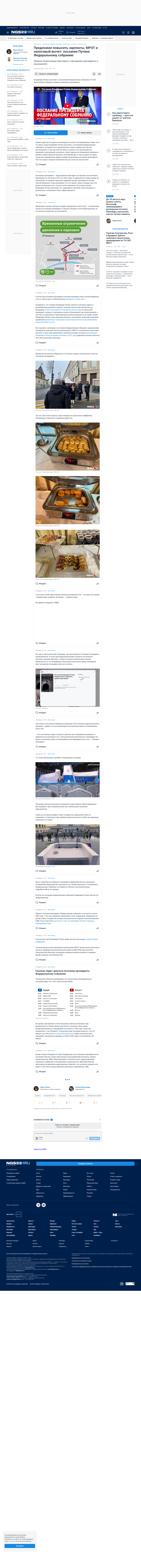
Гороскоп (70, 28)
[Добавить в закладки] (94, 74)
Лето (65, 1183)
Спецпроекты (115, 1190)
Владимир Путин (49, 1095)
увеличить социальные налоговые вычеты (64, 320)
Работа (89, 1186)
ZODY (89, 28)
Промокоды (96, 28)
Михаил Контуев (20, 58)
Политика (90, 1180)
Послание (62, 1095)
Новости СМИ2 (40, 1149)
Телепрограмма (52, 28)
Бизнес (38, 1176)
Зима (65, 1173)
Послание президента (77, 1095)
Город (38, 1183)
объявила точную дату (75, 299)
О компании (11, 1176)
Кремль (37, 1095)
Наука (65, 1190)
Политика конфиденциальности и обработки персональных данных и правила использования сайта (102, 1266)
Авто (38, 1173)
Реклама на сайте (13, 1173)
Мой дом (66, 1186)
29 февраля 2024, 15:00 (41, 68)
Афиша (62, 28)
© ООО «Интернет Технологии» (39, 1284)
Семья (89, 1196)
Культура (66, 1180)
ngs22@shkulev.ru (30, 1268)
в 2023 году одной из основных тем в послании (64, 310)
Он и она (90, 1173)
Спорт (112, 1173)
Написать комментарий (48, 74)
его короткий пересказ (62, 1033)
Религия (90, 1193)
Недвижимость (12, 28)
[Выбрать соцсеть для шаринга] (99, 74)
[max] (44, 1205)
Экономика (114, 1186)
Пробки (71, 32)
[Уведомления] (128, 32)
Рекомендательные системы (80, 1264)
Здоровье (39, 1196)
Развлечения (91, 1190)
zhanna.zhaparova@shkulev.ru (15, 1276)
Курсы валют (81, 28)
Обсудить (42, 164)
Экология (113, 1183)
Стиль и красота (116, 1176)
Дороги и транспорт (43, 1186)
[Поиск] (123, 32)
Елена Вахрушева (82, 1087)
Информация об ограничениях (81, 1258)
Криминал (67, 1176)
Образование (68, 1196)
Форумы (41, 28)
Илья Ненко (18, 50)
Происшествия (92, 1183)
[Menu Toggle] (7, 32)
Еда (37, 1190)
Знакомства (24, 28)
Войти (41, 1139)
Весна (38, 1180)
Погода (34, 28)
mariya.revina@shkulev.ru (14, 1279)
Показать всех (18, 64)
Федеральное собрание (95, 1095)
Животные (40, 1193)
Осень (89, 1176)
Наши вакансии (12, 1180)
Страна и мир (115, 1180)
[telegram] (38, 1205)
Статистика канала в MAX (16, 1183)
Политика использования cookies (82, 1261)
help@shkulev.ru (20, 1270)
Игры (105, 28)
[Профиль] (133, 32)
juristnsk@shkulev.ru (53, 1269)
